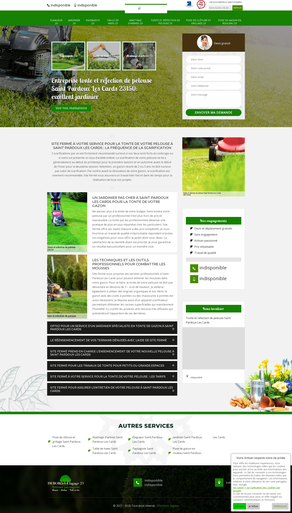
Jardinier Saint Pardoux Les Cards (187, 439)
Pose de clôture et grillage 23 (198, 22)
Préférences (280, 506)
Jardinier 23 (74, 22)
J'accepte (240, 506)
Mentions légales (168, 506)
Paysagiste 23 (93, 22)
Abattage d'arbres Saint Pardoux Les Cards (107, 439)
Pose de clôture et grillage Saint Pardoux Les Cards (66, 441)
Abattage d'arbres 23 (135, 22)
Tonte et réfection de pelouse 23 (165, 22)
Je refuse (253, 506)
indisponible (60, 5)
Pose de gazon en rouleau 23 (229, 22)
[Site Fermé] (146, 8)
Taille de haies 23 (113, 22)
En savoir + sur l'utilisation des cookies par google (256, 489)
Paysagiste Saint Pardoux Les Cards (144, 451)
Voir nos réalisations (71, 108)
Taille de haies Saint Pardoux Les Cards (105, 451)
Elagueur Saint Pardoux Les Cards (147, 439)
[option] (68, 56)
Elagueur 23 (56, 22)
